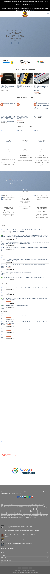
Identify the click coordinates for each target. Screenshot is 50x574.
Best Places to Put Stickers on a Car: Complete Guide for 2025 (8, 209)
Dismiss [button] (32, 4)
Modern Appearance (33, 513)
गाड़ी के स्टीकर (34, 517)
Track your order (31, 570)
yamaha (29, 517)
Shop (2, 562)
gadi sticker (3, 513)
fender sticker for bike (5, 511)
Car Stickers (3, 555)
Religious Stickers (5, 557)
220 (2, 504)
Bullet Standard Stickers (5, 508)
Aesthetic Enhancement (12, 504)
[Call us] (27, 497)
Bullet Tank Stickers (21, 508)
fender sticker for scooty (15, 511)
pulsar (39, 513)
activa (5, 504)
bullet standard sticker (42, 506)
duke (35, 508)
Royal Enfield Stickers (6, 560)
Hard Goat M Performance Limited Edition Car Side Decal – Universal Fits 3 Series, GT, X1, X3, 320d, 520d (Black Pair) (41, 88)
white (26, 517)
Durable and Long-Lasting (41, 508)
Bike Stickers (4, 552)
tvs (41, 515)
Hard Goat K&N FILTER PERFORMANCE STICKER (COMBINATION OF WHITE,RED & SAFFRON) (24, 116)
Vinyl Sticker (21, 517)
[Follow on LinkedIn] (30, 497)
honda (24, 513)
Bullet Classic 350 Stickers (20, 506)
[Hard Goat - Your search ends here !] (25, 14)
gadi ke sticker (40, 511)
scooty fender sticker (27, 515)
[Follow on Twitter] (23, 497)
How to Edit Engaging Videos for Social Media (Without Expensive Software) (25, 199)
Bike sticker (41, 504)
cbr (32, 508)
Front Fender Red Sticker (25, 511)
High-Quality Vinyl (18, 513)
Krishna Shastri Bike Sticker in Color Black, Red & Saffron (41, 115)
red (42, 513)
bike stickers (3, 506)
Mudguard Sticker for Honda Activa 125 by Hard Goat (24, 87)
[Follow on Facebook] (18, 497)
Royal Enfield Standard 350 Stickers (15, 515)
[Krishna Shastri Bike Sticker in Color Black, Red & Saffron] (41, 107)
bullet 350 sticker (10, 506)
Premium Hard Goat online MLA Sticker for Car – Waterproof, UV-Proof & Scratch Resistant (7, 87)
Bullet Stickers (14, 508)
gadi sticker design (10, 513)
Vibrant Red (10, 517)
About (19, 570)
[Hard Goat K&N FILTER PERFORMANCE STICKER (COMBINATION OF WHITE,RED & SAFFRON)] (25, 107)
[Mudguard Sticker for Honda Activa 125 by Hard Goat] (25, 78)
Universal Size (4, 517)
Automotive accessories (22, 504)
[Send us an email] (25, 497)
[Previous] (2, 37)
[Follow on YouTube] (32, 497)
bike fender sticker (34, 504)
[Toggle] (48, 552)
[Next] (47, 37)
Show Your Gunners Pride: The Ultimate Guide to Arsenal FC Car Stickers (42, 209)
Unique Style (45, 515)
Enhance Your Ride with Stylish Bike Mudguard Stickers (17, 539)
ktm (27, 513)
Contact (24, 570)
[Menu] (2, 14)
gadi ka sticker (34, 511)
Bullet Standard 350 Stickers (31, 506)
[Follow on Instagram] (20, 497)
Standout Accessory (35, 515)
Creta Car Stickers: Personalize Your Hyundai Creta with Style (18, 543)
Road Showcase (4, 515)
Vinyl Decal (15, 517)
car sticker (28, 508)
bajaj (28, 504)
